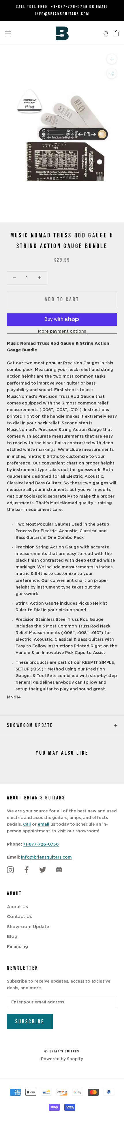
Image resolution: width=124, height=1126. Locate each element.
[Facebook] (26, 870)
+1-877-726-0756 (69, 7)
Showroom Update (30, 725)
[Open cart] (116, 33)
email (43, 824)
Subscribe (29, 1021)
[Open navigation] (8, 33)
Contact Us (19, 917)
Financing (17, 947)
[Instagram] (10, 870)
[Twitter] (42, 870)
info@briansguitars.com (46, 857)
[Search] (106, 33)
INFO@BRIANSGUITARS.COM (62, 14)
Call (27, 824)
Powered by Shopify (62, 1059)
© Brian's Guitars (61, 1051)
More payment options (62, 331)
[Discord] (58, 870)
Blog (12, 936)
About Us (17, 907)
